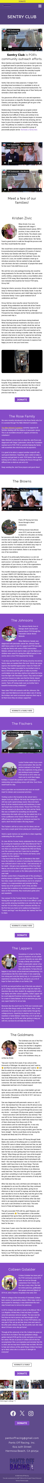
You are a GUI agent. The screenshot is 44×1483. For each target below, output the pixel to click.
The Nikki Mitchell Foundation (12, 428)
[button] (6, 1384)
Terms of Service (20, 1480)
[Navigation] (39, 6)
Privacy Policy (35, 1478)
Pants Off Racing (24, 1475)
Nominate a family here (29, 130)
